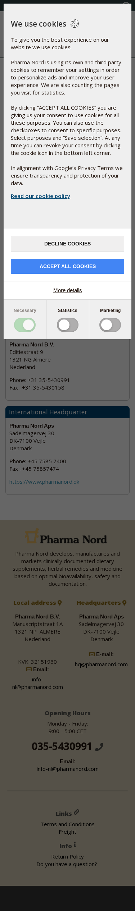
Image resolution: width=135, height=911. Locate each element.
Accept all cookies (68, 266)
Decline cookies (67, 244)
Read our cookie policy (40, 195)
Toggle (25, 325)
